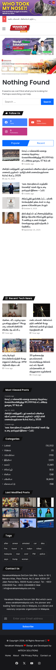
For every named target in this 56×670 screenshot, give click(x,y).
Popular (15, 143)
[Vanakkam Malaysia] (20, 28)
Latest (7, 445)
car (35, 543)
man (18, 554)
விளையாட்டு (9, 484)
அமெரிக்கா (9, 455)
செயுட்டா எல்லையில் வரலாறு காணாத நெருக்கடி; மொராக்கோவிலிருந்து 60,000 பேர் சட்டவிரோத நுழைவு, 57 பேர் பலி (38, 155)
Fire (5, 548)
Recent (41, 143)
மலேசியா (8, 479)
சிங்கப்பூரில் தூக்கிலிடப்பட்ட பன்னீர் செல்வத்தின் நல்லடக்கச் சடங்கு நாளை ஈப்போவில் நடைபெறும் (37, 202)
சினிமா (7, 474)
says (6, 559)
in (22, 548)
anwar (15, 543)
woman (25, 559)
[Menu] (3, 29)
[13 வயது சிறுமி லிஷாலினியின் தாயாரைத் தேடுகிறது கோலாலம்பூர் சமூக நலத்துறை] (45, 512)
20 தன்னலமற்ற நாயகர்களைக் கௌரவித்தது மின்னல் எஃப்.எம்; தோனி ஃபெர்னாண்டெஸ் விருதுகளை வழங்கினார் (40, 363)
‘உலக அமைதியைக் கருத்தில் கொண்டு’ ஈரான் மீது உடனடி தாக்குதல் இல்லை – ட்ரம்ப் (35, 187)
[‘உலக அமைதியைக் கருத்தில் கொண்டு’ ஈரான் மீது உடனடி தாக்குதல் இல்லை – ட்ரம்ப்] (10, 188)
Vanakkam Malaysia (14, 645)
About (16, 655)
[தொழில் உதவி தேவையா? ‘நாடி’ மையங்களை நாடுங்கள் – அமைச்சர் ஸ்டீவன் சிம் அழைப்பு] (28, 523)
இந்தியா (8, 460)
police (42, 554)
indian (29, 548)
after (6, 543)
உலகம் (7, 465)
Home (8, 655)
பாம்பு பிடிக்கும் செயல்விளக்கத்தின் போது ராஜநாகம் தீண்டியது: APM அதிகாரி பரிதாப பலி (14, 360)
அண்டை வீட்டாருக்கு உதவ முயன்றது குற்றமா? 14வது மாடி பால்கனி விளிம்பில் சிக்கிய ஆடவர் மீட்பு (14, 325)
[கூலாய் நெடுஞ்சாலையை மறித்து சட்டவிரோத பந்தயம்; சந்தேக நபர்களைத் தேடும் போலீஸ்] (10, 523)
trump (14, 559)
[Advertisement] (28, 264)
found (14, 548)
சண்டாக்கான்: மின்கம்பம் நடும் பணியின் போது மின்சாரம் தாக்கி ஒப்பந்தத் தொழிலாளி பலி (41, 325)
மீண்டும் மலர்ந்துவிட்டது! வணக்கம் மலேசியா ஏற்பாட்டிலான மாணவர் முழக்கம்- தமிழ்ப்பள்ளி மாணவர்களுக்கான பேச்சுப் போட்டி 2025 (28, 172)
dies (42, 543)
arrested (25, 543)
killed (39, 548)
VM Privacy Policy (29, 655)
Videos (7, 450)
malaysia (8, 554)
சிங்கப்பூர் (8, 469)
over (26, 554)
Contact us (45, 655)
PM (34, 554)
